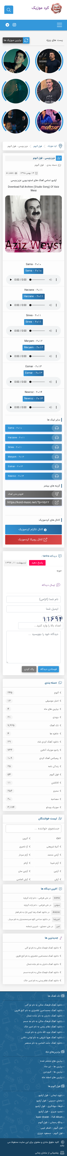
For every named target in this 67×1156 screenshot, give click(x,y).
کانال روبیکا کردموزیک (31, 540)
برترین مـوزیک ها (12, 40)
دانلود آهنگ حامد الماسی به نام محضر (44, 1043)
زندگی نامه (53, 766)
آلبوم (56, 693)
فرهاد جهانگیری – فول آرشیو (49, 1106)
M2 (59, 838)
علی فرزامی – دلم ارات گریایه (35, 898)
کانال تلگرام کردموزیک (31, 529)
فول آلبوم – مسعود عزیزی (50, 1133)
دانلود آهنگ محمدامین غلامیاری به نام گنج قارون (37, 956)
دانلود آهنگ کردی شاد (48, 742)
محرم (56, 791)
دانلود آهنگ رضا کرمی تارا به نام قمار (31, 912)
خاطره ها (54, 734)
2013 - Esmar (33, 373)
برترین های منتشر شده (51, 1061)
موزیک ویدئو (52, 807)
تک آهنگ (54, 725)
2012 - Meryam (33, 348)
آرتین (56, 871)
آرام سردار (23, 855)
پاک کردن (29, 669)
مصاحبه (55, 799)
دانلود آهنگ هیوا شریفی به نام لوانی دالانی (42, 1037)
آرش (56, 879)
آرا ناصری (23, 847)
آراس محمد (53, 855)
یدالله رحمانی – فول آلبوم (50, 1122)
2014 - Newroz (33, 399)
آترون (25, 838)
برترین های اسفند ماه (52, 1077)
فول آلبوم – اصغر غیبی (52, 1128)
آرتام (26, 863)
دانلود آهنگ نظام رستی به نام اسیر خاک (41, 980)
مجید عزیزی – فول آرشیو (51, 1111)
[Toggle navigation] (59, 25)
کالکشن (55, 783)
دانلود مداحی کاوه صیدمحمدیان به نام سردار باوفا (26, 919)
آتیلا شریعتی (52, 847)
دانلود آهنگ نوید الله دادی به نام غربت (44, 1032)
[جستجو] (8, 10)
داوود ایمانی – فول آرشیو (51, 1095)
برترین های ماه (51, 709)
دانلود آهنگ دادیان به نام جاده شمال (43, 964)
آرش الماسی (22, 879)
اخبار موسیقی (52, 701)
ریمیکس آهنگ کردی (49, 758)
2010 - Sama (33, 271)
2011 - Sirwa (33, 322)
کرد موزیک (52, 146)
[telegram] (7, 25)
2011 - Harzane (33, 296)
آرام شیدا (54, 863)
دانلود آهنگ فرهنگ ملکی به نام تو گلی (42, 948)
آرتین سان (23, 871)
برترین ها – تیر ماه (53, 1066)
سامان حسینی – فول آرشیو (49, 1101)
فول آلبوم (54, 774)
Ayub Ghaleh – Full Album (49, 1117)
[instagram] (14, 25)
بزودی (56, 717)
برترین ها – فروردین (53, 1072)
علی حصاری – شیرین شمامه (38, 926)
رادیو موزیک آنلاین (49, 750)
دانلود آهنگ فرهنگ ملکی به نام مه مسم (41, 972)
